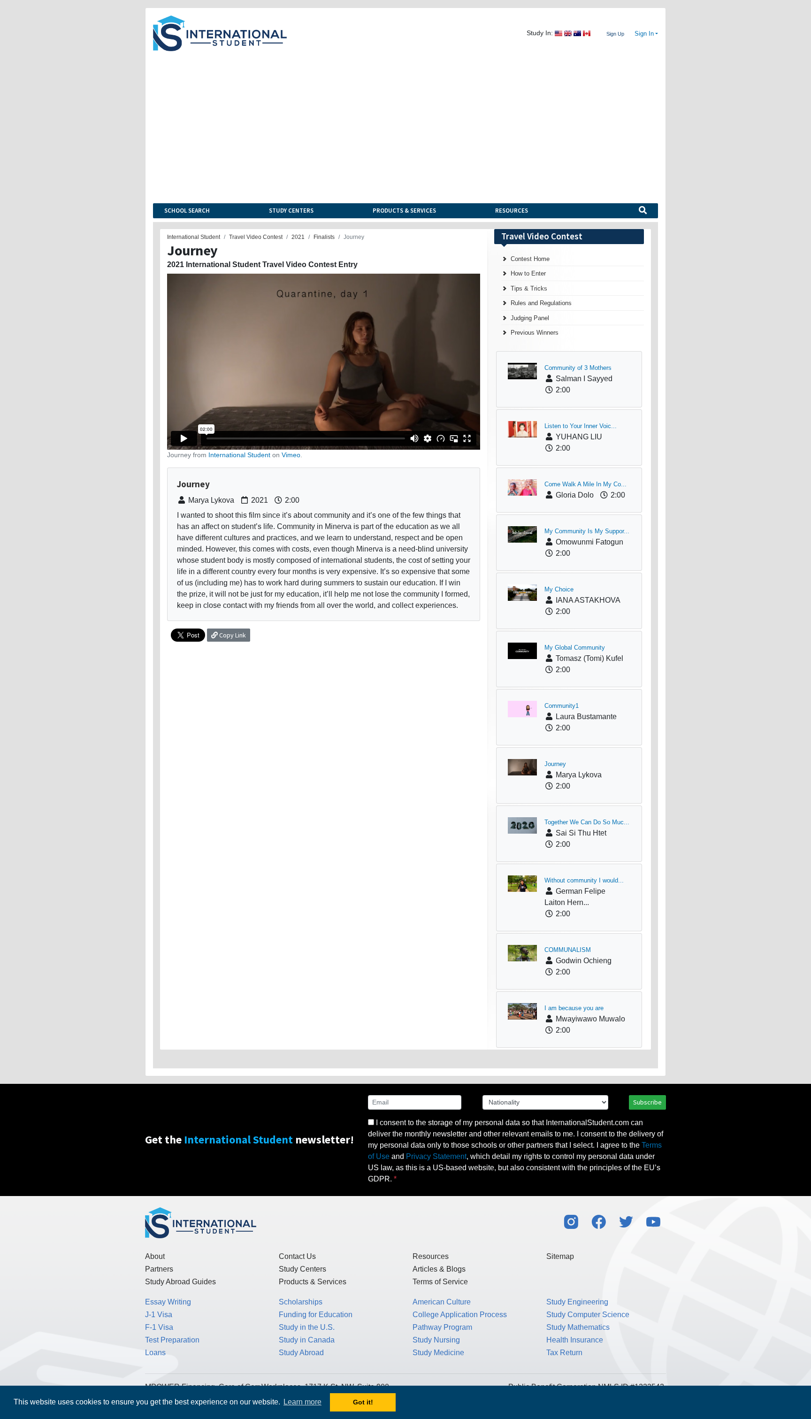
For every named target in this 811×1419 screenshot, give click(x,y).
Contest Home (530, 258)
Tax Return (564, 1353)
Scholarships (300, 1302)
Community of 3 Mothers (578, 367)
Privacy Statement (436, 1156)
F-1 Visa (159, 1327)
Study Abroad (301, 1353)
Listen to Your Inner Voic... (580, 426)
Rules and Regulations (541, 303)
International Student (239, 455)
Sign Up (615, 34)
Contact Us (297, 1256)
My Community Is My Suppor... (586, 531)
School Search (187, 211)
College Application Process (460, 1315)
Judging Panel (530, 318)
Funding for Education (315, 1315)
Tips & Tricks (529, 288)
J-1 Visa (158, 1315)
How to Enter (528, 273)
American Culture (442, 1302)
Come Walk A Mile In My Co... (585, 484)
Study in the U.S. (307, 1327)
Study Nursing (436, 1340)
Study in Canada (307, 1340)
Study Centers (291, 211)
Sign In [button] (644, 34)
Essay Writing (168, 1302)
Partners (159, 1269)
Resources (511, 211)
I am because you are (574, 1008)
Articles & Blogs (439, 1269)
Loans (155, 1353)
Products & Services (404, 211)
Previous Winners (535, 332)
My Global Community (574, 647)
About (155, 1256)
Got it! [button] (363, 1402)
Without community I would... (584, 880)
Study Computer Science (587, 1315)
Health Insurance (574, 1340)
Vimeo (291, 455)
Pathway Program (442, 1327)
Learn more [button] (302, 1402)
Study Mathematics (578, 1327)
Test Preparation (172, 1340)
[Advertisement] (405, 121)
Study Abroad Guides (180, 1282)
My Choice (559, 589)
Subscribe (647, 1102)
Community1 (561, 705)
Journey (555, 763)
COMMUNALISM (567, 949)
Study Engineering (577, 1302)
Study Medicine (438, 1353)
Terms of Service (440, 1282)
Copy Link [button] (232, 635)
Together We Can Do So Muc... (586, 822)
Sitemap (560, 1256)
